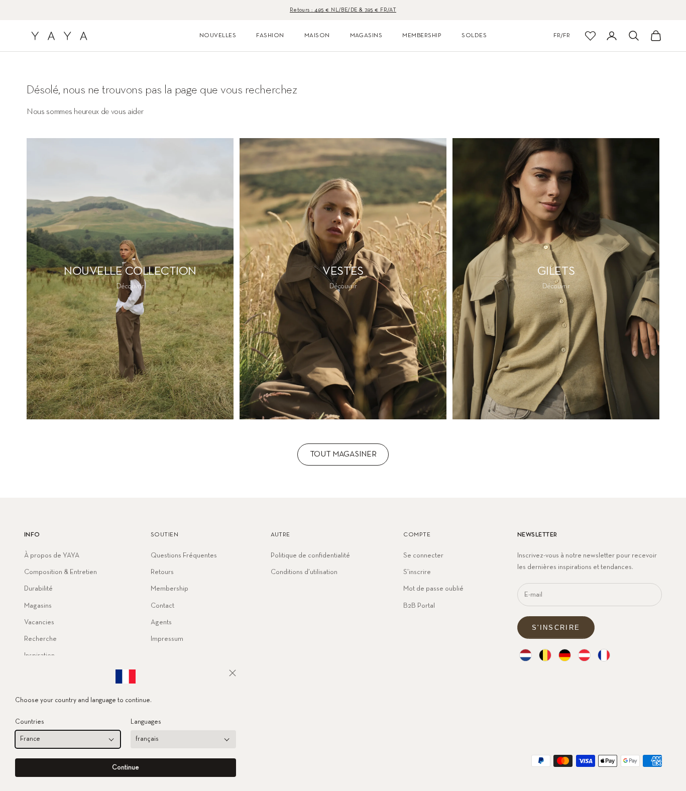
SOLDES (474, 36)
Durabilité (38, 588)
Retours (162, 572)
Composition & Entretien (60, 572)
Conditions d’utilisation (304, 572)
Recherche (40, 638)
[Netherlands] (525, 655)
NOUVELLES (217, 36)
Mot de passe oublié (433, 588)
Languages (146, 722)
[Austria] (584, 655)
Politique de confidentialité (310, 555)
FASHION (270, 36)
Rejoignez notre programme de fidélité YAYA (342, 10)
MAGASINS (366, 36)
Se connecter (423, 555)
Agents (161, 622)
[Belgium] (545, 655)
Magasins (38, 605)
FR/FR (561, 36)
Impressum (167, 638)
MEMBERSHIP (421, 36)
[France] (604, 655)
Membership (169, 588)
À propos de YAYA (51, 555)
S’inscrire (417, 572)
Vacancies (39, 622)
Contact (162, 605)
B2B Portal (419, 605)
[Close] (232, 672)
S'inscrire (556, 627)
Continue (125, 767)
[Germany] (564, 655)
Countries (29, 722)
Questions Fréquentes (184, 555)
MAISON (317, 36)
